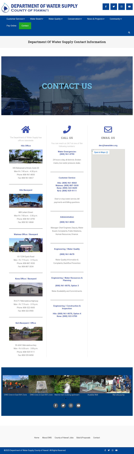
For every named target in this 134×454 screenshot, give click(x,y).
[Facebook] (55, 405)
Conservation (74, 19)
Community (115, 19)
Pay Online (11, 25)
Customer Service (15, 19)
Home (36, 438)
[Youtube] (78, 405)
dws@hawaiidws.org (108, 145)
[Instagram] (70, 405)
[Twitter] (63, 405)
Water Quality (55, 19)
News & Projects (95, 19)
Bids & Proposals (83, 438)
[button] (5, 385)
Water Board (35, 19)
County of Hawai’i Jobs (64, 438)
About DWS (47, 438)
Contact (25, 25)
